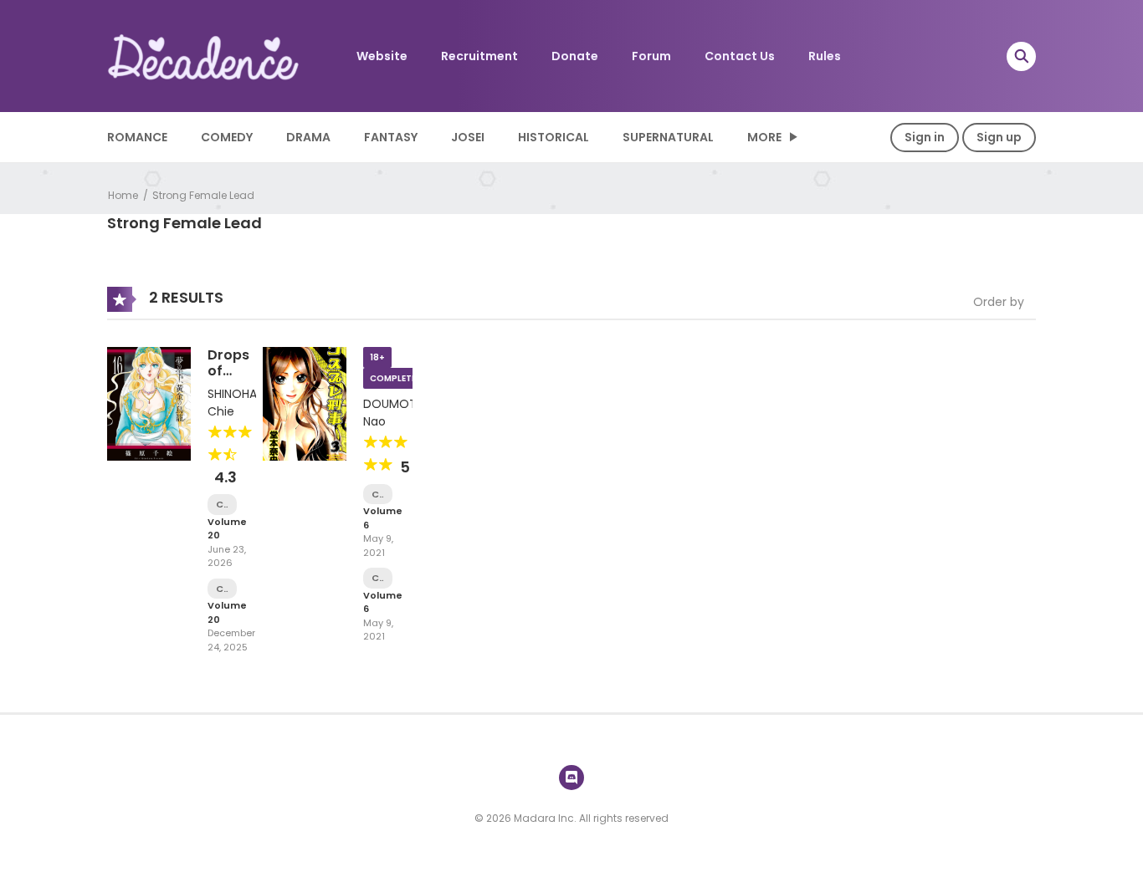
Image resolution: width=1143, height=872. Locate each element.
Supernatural (668, 137)
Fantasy (391, 137)
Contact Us (740, 56)
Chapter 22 (378, 494)
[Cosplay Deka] (304, 403)
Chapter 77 (222, 504)
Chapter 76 (222, 589)
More (764, 137)
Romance (137, 137)
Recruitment (479, 56)
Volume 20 (227, 529)
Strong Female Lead (203, 195)
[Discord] (571, 777)
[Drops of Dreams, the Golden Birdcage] (149, 403)
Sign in (925, 137)
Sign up (999, 137)
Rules (824, 56)
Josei (467, 137)
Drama (308, 137)
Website (381, 56)
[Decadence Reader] (204, 55)
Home (123, 195)
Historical (553, 137)
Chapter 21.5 (378, 578)
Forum (651, 56)
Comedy (227, 137)
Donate (574, 56)
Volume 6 (382, 518)
